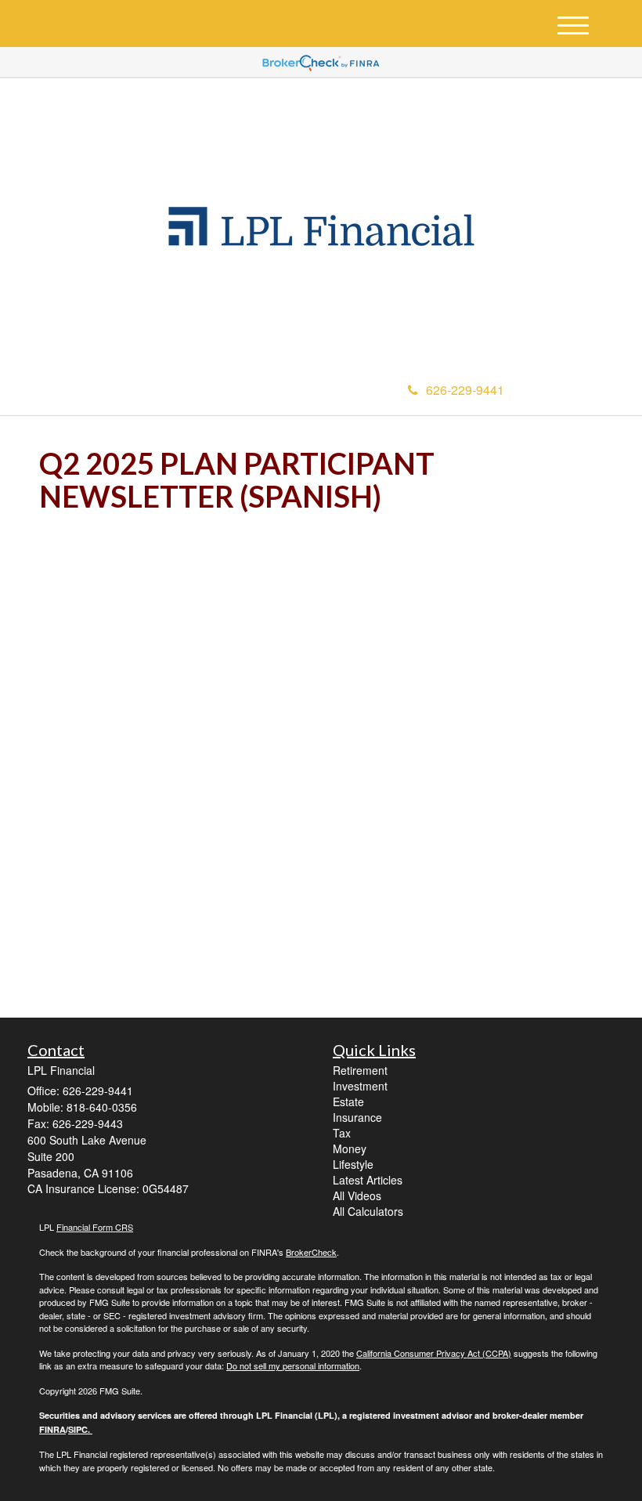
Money (349, 1148)
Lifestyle (353, 1164)
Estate (348, 1101)
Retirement (360, 1070)
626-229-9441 (465, 390)
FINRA (52, 1429)
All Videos (357, 1195)
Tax (342, 1133)
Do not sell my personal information (292, 1365)
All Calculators (368, 1211)
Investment (360, 1086)
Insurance (357, 1117)
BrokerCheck (311, 1252)
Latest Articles (367, 1180)
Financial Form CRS (94, 1227)
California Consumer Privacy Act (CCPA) (433, 1353)
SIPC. (80, 1429)
